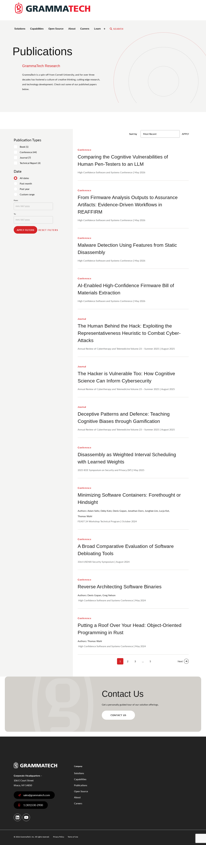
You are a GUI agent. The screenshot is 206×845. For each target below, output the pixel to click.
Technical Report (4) (30, 163)
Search (118, 28)
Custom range (27, 194)
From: (16, 200)
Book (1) (24, 146)
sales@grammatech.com (36, 795)
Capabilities (37, 28)
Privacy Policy (58, 836)
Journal (82, 318)
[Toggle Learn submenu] (105, 28)
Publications (80, 785)
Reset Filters (48, 229)
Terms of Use (73, 836)
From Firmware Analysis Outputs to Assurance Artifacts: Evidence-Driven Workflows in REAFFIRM (128, 204)
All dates (24, 178)
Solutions (19, 28)
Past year (25, 189)
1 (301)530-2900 (33, 805)
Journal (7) (25, 157)
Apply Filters (25, 229)
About (71, 28)
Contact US (118, 715)
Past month (26, 183)
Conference (84, 149)
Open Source (55, 28)
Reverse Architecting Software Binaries (120, 587)
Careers (84, 28)
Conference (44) (28, 152)
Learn (97, 28)
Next (180, 661)
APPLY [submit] (185, 133)
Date (18, 171)
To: (15, 214)
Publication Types (27, 139)
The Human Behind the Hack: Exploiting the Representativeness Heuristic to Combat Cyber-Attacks (129, 333)
